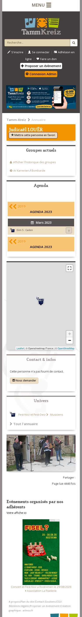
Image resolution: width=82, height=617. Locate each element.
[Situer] (69, 230)
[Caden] (40, 301)
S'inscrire (17, 52)
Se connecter (40, 52)
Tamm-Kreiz (16, 119)
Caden (29, 230)
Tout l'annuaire (25, 424)
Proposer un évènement (42, 66)
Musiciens (56, 415)
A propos (14, 601)
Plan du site (27, 601)
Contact (39, 601)
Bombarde (38, 170)
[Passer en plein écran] (69, 268)
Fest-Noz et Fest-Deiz (32, 415)
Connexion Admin (42, 74)
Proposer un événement (44, 606)
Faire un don (48, 59)
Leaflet (20, 348)
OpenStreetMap (66, 348)
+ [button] (69, 334)
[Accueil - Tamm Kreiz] (41, 24)
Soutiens (50, 601)
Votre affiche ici (16, 513)
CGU (59, 601)
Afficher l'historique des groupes (34, 162)
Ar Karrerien (21, 170)
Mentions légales (19, 606)
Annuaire (38, 119)
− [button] (69, 340)
